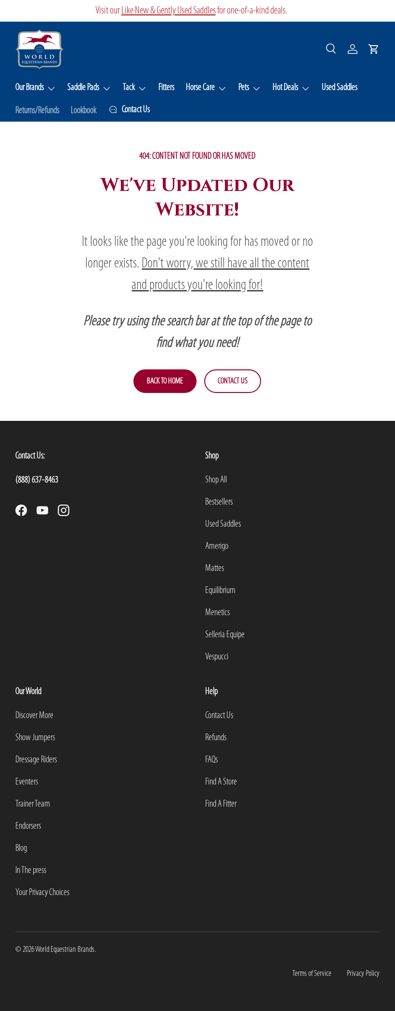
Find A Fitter (221, 804)
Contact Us (233, 381)
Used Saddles (339, 87)
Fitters (166, 87)
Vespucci (216, 657)
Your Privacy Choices (42, 892)
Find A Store (221, 782)
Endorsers (28, 826)
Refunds (215, 738)
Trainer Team (32, 804)
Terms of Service (311, 974)
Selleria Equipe (225, 635)
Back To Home (165, 381)
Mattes (214, 568)
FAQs (211, 760)
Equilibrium (220, 590)
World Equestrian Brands (64, 950)
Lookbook (83, 110)
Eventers (26, 782)
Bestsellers (219, 502)
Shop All (216, 480)
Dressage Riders (36, 760)
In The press (30, 870)
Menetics (217, 613)
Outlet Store (114, 10)
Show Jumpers (35, 738)
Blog (21, 848)
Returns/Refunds (37, 110)
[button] (373, 49)
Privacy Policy (363, 974)
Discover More (34, 715)
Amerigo (216, 546)
